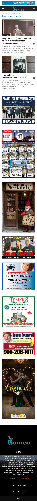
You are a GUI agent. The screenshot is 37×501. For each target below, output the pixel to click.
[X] (18, 491)
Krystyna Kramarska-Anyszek (10, 43)
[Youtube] (24, 491)
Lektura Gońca (5, 35)
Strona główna (6, 13)
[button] (3, 8)
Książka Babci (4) (9, 75)
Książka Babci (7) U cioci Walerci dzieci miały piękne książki (16, 39)
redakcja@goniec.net (23, 478)
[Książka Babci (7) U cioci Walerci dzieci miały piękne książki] (18, 27)
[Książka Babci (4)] (18, 64)
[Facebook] (13, 491)
